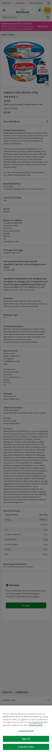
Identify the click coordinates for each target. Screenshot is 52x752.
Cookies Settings (26, 731)
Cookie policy (36, 725)
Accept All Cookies (26, 747)
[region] (26, 728)
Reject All (26, 739)
